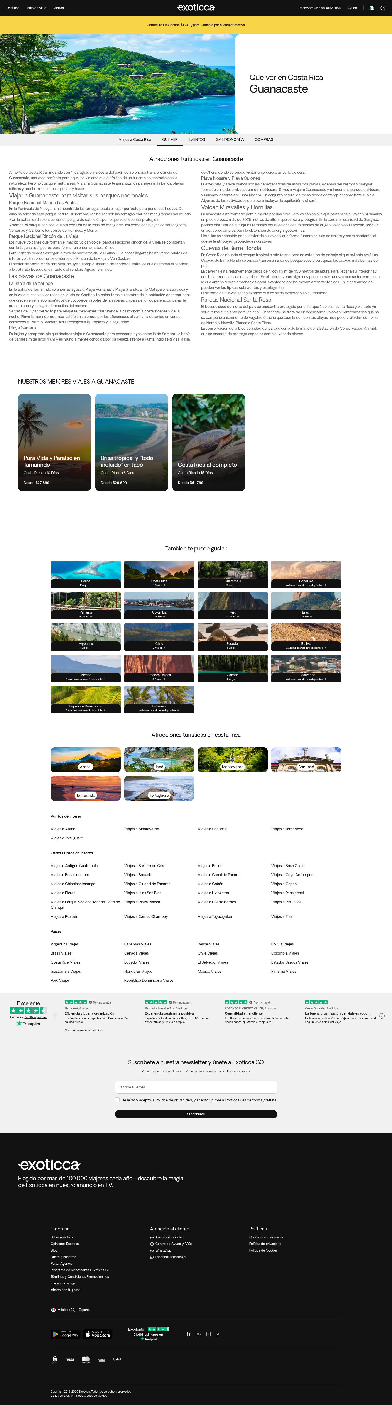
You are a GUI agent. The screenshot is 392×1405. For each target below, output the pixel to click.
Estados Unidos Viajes (290, 962)
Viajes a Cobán (210, 884)
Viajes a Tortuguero (67, 838)
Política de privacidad (174, 1100)
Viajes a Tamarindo (287, 829)
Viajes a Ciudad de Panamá (147, 884)
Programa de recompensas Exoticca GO (80, 1270)
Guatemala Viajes (66, 971)
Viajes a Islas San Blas (142, 893)
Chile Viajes (208, 953)
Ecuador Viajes (136, 962)
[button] (196, 1114)
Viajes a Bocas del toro (70, 875)
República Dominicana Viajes (149, 980)
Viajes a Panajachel (287, 893)
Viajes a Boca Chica (288, 866)
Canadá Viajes (136, 953)
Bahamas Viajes (137, 944)
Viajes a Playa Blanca (142, 902)
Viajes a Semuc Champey (146, 916)
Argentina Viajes (65, 944)
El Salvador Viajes (213, 962)
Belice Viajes (208, 944)
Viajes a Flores (63, 893)
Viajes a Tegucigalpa (215, 916)
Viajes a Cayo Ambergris (292, 875)
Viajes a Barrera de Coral (145, 866)
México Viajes (209, 971)
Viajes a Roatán (64, 916)
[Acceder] (382, 7)
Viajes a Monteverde (141, 829)
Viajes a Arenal (63, 829)
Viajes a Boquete (138, 875)
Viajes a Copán (284, 884)
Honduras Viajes (138, 971)
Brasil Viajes (61, 953)
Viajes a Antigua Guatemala (74, 866)
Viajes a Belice (210, 866)
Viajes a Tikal (282, 916)
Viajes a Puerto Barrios (217, 902)
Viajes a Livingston (213, 893)
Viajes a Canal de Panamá (220, 875)
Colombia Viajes (285, 953)
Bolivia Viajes (282, 944)
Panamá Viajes (283, 971)
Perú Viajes (60, 980)
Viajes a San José (212, 829)
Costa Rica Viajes (65, 962)
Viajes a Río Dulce (286, 902)
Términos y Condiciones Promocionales (80, 1276)
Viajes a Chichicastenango (73, 884)
